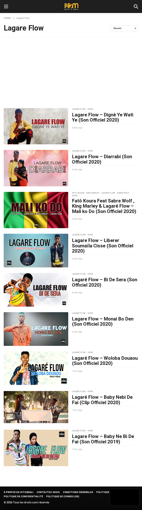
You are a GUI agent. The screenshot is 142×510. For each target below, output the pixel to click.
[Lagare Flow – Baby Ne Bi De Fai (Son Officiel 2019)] (36, 448)
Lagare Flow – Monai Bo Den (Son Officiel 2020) (102, 321)
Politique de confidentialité (23, 496)
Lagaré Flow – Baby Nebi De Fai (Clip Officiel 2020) (102, 399)
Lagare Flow (79, 109)
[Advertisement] (71, 73)
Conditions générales (78, 492)
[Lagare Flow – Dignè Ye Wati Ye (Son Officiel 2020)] (36, 126)
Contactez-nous (48, 492)
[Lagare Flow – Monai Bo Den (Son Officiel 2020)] (36, 329)
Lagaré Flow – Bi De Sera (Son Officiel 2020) (104, 282)
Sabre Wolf (123, 193)
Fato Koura (78, 193)
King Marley (92, 193)
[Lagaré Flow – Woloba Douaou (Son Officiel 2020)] (36, 368)
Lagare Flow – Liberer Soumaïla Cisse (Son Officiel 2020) (102, 246)
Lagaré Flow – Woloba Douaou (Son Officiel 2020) (105, 360)
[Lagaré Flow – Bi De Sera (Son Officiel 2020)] (36, 290)
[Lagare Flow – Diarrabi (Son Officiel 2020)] (36, 168)
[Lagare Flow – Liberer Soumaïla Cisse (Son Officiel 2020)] (36, 250)
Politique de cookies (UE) (62, 496)
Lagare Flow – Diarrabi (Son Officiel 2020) (102, 159)
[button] (6, 6)
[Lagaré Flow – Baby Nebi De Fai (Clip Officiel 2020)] (36, 407)
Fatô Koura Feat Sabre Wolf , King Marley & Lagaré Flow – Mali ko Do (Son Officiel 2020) (104, 206)
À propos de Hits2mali (18, 492)
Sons (90, 109)
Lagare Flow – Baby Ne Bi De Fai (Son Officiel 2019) (103, 439)
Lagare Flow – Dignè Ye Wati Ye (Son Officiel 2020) (102, 117)
